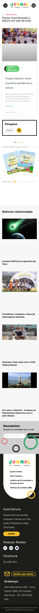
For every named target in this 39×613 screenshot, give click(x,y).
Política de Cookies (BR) (21, 488)
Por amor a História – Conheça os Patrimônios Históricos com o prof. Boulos (19, 413)
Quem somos (16, 472)
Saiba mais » (9, 106)
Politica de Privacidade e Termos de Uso (21, 481)
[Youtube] (17, 548)
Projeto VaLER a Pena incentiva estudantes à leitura (18, 83)
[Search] (19, 130)
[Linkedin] (11, 548)
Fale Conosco (16, 476)
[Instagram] (5, 548)
